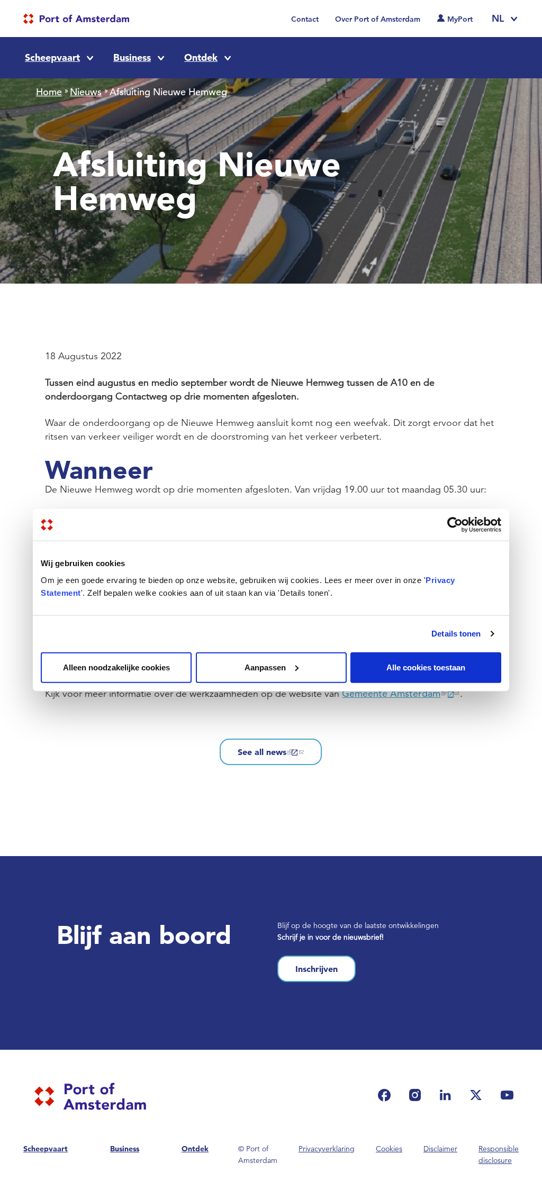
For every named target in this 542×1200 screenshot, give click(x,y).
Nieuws (86, 92)
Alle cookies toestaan (425, 666)
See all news (262, 752)
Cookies (389, 1148)
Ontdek (201, 57)
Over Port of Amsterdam (377, 19)
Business (132, 57)
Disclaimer (440, 1148)
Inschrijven (316, 968)
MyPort (460, 19)
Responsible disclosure (498, 1154)
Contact (305, 19)
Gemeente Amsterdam (391, 693)
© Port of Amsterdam (257, 1154)
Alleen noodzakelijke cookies (116, 666)
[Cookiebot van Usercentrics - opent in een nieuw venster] (455, 525)
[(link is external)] (387, 1095)
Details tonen (456, 633)
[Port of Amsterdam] (76, 19)
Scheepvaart (52, 57)
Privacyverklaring (327, 1148)
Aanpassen (265, 666)
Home (49, 92)
